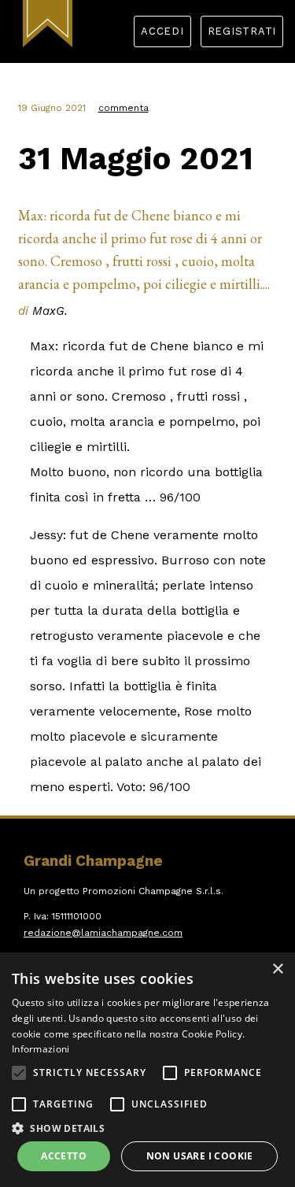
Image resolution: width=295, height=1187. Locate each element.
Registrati (242, 31)
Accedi (162, 31)
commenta (123, 107)
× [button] (277, 969)
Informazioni (41, 1049)
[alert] (147, 1069)
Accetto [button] (64, 1156)
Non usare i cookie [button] (199, 1156)
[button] (19, 1073)
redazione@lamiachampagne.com (103, 932)
